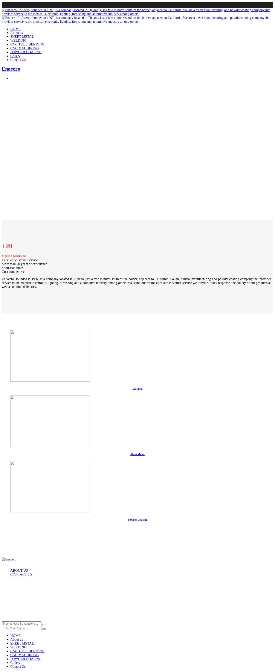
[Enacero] (9, 559)
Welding (138, 388)
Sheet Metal (137, 454)
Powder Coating (137, 519)
